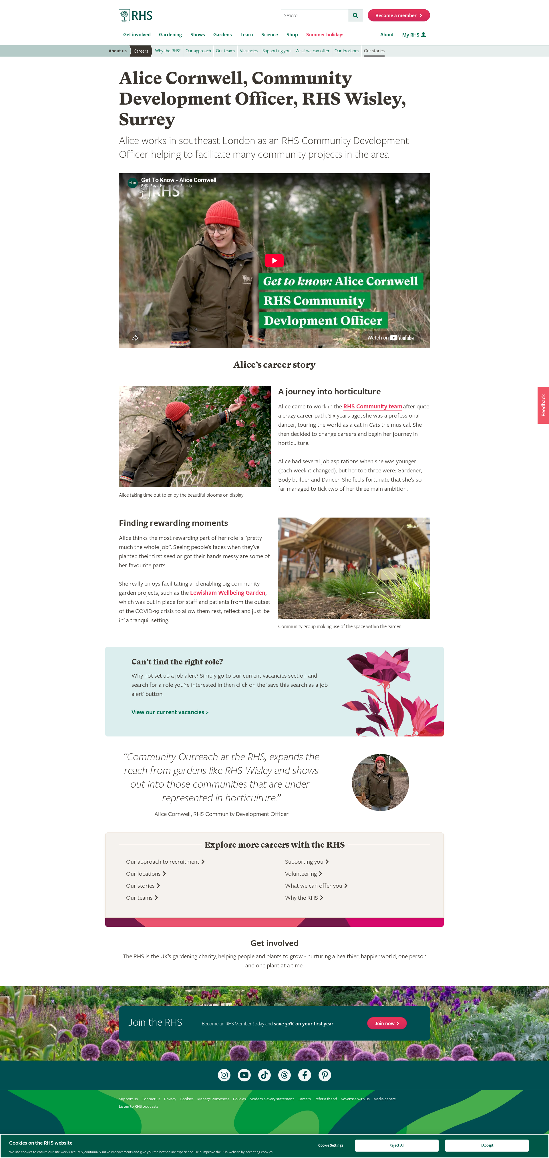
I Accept (487, 1145)
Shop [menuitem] (292, 35)
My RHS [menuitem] (410, 35)
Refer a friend (326, 1099)
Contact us (151, 1099)
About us (118, 51)
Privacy (170, 1099)
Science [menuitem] (269, 35)
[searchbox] (314, 15)
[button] (543, 405)
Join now (385, 1024)
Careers (141, 51)
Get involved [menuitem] (137, 35)
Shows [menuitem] (197, 35)
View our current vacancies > (170, 712)
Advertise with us (355, 1099)
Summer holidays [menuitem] (325, 35)
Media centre (384, 1099)
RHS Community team (372, 406)
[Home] (136, 16)
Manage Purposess (213, 1099)
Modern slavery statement (272, 1099)
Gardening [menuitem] (170, 35)
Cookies (187, 1099)
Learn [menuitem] (246, 35)
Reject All (396, 1145)
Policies (239, 1099)
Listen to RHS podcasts (138, 1106)
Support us (128, 1099)
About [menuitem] (387, 35)
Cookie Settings (330, 1145)
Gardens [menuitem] (222, 35)
